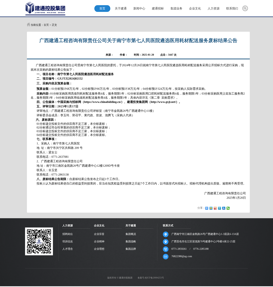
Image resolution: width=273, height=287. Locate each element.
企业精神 (99, 241)
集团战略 (131, 241)
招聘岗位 (67, 234)
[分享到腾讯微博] (219, 208)
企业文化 (195, 8)
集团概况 (131, 234)
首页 (102, 8)
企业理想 (99, 249)
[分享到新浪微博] (215, 208)
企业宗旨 (99, 234)
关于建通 (121, 8)
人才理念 (67, 249)
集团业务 (176, 8)
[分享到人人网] (223, 208)
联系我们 (232, 8)
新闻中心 (139, 8)
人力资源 (214, 8)
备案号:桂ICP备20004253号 (151, 277)
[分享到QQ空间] (211, 208)
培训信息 (67, 241)
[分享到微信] (228, 208)
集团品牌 (131, 249)
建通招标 (158, 8)
